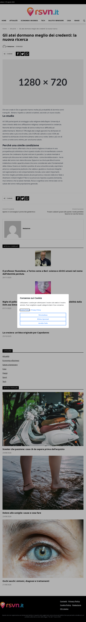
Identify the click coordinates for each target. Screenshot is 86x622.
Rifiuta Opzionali (43, 319)
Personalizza (43, 315)
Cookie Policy (24, 310)
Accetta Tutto (43, 323)
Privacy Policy (36, 310)
